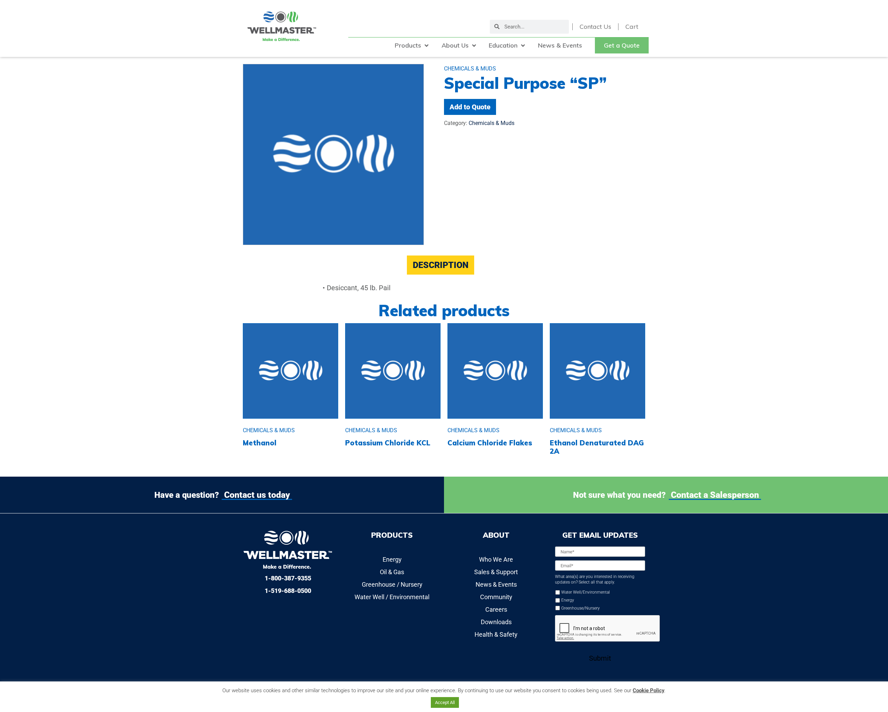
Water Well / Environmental (392, 597)
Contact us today (257, 495)
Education (503, 45)
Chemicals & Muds (491, 123)
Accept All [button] (445, 702)
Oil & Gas (392, 572)
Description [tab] (441, 265)
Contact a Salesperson (715, 495)
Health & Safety (496, 634)
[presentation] (607, 628)
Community (496, 597)
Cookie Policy (648, 690)
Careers (496, 609)
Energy (392, 559)
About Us (455, 45)
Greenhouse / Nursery (392, 584)
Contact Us (595, 26)
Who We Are (496, 559)
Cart (631, 26)
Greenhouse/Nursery (580, 608)
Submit (600, 658)
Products (408, 45)
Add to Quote (470, 107)
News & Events (560, 45)
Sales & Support (496, 572)
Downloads (496, 622)
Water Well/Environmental (585, 592)
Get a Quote (622, 45)
